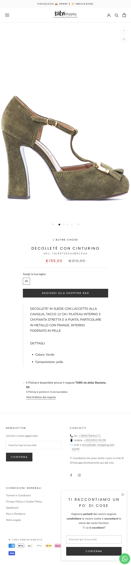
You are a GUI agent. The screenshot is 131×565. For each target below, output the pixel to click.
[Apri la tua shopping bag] (124, 15)
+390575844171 (90, 436)
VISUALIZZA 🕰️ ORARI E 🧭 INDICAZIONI (65, 3)
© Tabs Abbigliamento (26, 539)
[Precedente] (52, 224)
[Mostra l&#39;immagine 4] (71, 224)
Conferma (94, 551)
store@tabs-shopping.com (98, 445)
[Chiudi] (122, 494)
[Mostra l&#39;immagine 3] (67, 224)
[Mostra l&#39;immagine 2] (63, 224)
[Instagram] (79, 475)
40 (26, 281)
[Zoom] (124, 30)
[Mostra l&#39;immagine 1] (59, 224)
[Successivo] (78, 224)
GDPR (75, 449)
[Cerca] (116, 15)
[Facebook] (71, 475)
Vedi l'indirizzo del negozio (41, 397)
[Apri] (7, 15)
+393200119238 (95, 440)
